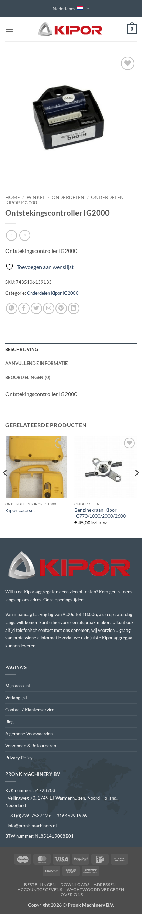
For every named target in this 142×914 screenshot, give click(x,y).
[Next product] (11, 235)
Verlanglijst (16, 697)
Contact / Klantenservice (29, 709)
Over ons (72, 894)
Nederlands (64, 8)
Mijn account (17, 685)
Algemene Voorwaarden (29, 733)
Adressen (105, 884)
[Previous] (5, 486)
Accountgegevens (40, 889)
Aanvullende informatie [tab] (36, 363)
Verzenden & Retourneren (30, 745)
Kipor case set (20, 510)
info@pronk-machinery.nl (32, 825)
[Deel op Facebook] (24, 308)
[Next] (136, 486)
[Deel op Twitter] (36, 308)
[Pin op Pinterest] (61, 308)
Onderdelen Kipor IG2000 (53, 293)
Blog (9, 721)
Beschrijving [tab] (21, 349)
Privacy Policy (19, 757)
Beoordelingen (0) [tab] (27, 377)
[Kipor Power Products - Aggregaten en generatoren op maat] (71, 29)
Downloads (75, 884)
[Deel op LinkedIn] (73, 308)
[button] (9, 29)
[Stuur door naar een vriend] (48, 308)
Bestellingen (40, 884)
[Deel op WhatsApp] (11, 308)
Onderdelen (68, 197)
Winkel (36, 197)
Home (12, 197)
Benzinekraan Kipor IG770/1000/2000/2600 (100, 513)
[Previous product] (24, 235)
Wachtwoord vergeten (95, 889)
